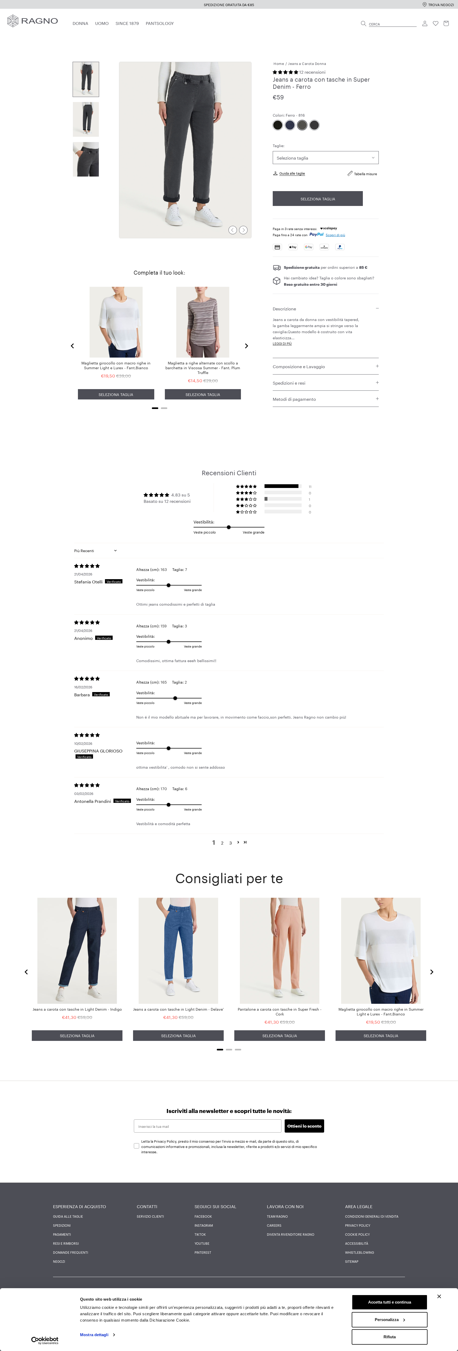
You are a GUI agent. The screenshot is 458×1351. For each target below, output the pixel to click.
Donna (80, 22)
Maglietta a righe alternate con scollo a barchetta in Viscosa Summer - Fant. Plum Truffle (202, 367)
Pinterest (203, 1252)
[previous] (232, 230)
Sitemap (351, 1261)
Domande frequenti (70, 1252)
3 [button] (230, 842)
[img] (105, 565)
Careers (274, 1225)
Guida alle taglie (292, 173)
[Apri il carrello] (446, 23)
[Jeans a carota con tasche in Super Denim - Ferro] (302, 125)
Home (279, 63)
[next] (243, 230)
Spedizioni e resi (289, 382)
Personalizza (387, 1319)
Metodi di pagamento (294, 398)
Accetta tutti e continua (389, 1302)
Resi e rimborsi (66, 1243)
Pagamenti (62, 1234)
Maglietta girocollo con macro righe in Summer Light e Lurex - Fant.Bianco (116, 365)
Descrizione (284, 308)
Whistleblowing (359, 1252)
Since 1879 (127, 22)
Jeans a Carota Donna (307, 63)
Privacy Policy (357, 1225)
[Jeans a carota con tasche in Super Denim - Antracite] (314, 125)
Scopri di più (335, 234)
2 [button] (222, 842)
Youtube (202, 1243)
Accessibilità (356, 1243)
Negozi (59, 1261)
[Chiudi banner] (439, 1296)
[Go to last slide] (72, 346)
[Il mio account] (425, 23)
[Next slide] (246, 346)
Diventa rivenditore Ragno (290, 1234)
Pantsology (160, 22)
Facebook (203, 1216)
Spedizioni (62, 1225)
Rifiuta (390, 1337)
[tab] (155, 408)
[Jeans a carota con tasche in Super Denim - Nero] (277, 125)
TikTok (200, 1234)
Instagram (204, 1225)
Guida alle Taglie (68, 1216)
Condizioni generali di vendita (371, 1216)
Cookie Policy (357, 1234)
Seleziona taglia (318, 198)
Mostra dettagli (94, 1334)
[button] (286, 71)
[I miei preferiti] (435, 23)
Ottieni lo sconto (304, 1125)
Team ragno (277, 1216)
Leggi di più (282, 343)
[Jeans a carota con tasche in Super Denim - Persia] (289, 125)
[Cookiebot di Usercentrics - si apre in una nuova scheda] (45, 1341)
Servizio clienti (150, 1216)
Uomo (102, 22)
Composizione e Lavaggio (299, 366)
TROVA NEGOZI (441, 4)
